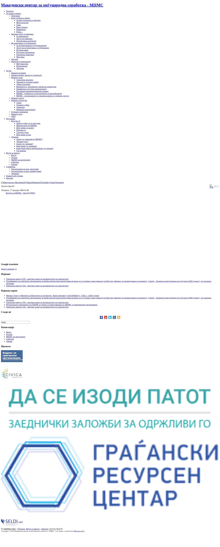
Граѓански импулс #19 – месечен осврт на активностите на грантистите (37, 279)
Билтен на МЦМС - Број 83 (18, 193)
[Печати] (215, 187)
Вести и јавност (33, 529)
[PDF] (212, 187)
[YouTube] (106, 318)
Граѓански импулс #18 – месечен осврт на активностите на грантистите (37, 286)
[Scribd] (115, 318)
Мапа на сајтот (79, 531)
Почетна (21, 529)
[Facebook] (102, 318)
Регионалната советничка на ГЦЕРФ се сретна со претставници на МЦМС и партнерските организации (51, 305)
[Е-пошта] (218, 187)
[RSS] (118, 318)
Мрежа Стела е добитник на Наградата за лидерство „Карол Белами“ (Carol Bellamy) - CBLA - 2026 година (52, 296)
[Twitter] (110, 318)
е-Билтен (45, 529)
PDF (33, 193)
